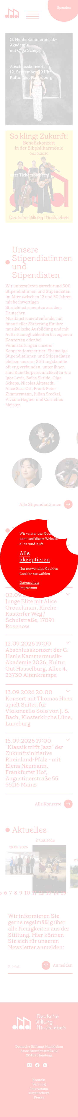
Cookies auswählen (35, 573)
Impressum (28, 587)
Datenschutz (29, 582)
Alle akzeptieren (35, 556)
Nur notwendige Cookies (39, 568)
